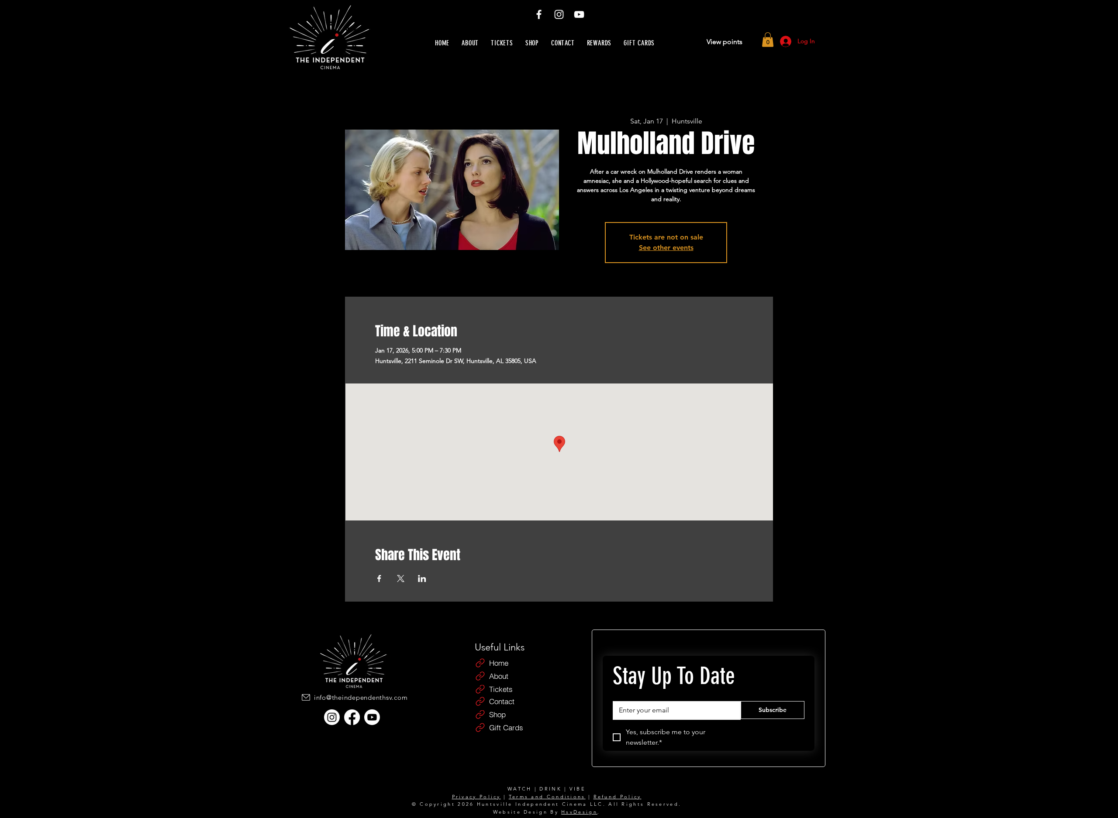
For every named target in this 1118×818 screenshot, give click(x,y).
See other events (666, 247)
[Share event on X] (401, 578)
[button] (768, 39)
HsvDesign (579, 812)
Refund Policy (618, 797)
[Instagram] (559, 14)
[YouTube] (579, 14)
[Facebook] (539, 14)
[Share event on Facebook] (379, 578)
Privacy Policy (476, 797)
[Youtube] (372, 717)
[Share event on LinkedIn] (422, 578)
